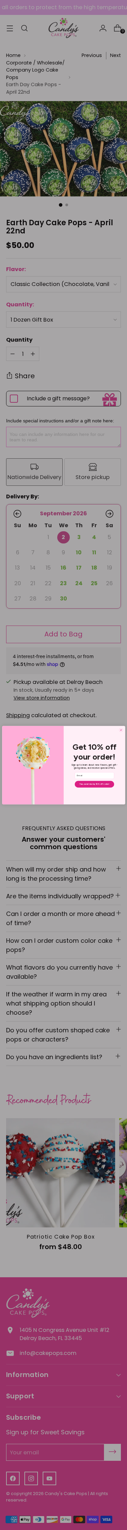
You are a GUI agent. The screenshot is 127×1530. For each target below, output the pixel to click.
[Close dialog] (121, 730)
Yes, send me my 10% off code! (94, 784)
